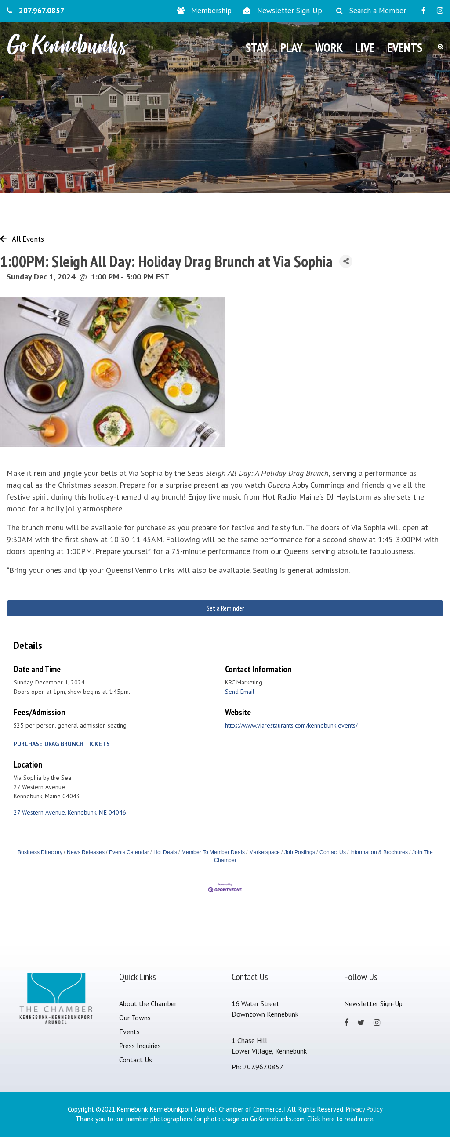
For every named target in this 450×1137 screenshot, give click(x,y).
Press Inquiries (140, 1045)
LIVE (365, 47)
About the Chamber (148, 1003)
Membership (211, 10)
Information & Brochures (379, 852)
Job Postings (299, 852)
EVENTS (404, 47)
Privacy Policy (364, 1109)
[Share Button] (345, 261)
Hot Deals (165, 852)
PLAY (291, 47)
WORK (329, 47)
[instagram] (440, 10)
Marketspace (264, 852)
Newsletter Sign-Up (289, 10)
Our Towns (135, 1017)
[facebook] (423, 10)
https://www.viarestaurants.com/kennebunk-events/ (291, 725)
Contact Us (332, 852)
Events (129, 1031)
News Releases (86, 852)
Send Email (239, 691)
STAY (257, 47)
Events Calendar (129, 852)
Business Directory (40, 852)
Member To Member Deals (213, 852)
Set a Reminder (225, 608)
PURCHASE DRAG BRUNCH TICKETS (62, 744)
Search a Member (377, 10)
